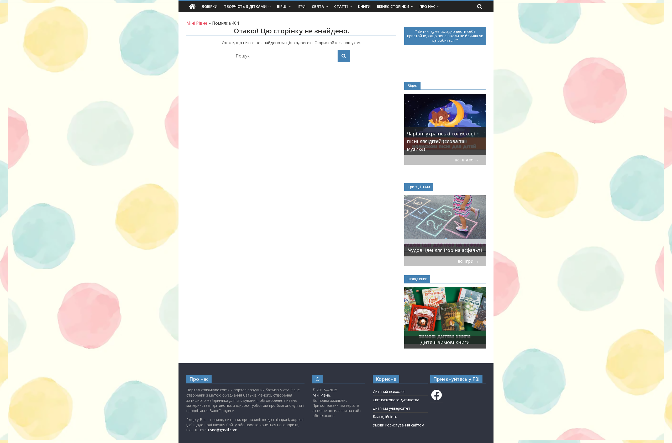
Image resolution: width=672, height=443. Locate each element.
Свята (318, 6)
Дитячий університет (391, 408)
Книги (364, 6)
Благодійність (385, 416)
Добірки (209, 6)
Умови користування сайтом (398, 425)
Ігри (302, 6)
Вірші (282, 6)
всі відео (467, 160)
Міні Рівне (321, 395)
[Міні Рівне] (192, 6)
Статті (341, 6)
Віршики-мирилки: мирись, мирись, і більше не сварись (441, 246)
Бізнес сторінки (393, 6)
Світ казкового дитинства (396, 399)
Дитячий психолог (389, 391)
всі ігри (468, 261)
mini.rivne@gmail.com (218, 429)
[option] (445, 124)
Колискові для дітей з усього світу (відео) (440, 145)
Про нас (427, 6)
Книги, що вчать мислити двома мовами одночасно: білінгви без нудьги (439, 334)
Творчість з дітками (245, 6)
